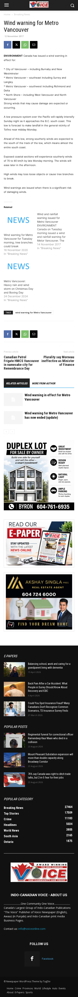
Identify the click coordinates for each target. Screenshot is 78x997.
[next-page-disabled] (12, 431)
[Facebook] (7, 45)
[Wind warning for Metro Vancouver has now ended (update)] (13, 417)
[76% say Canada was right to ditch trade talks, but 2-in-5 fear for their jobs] (14, 779)
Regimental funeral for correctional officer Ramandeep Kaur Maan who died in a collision (50, 738)
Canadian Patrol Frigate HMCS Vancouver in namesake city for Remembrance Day (21, 362)
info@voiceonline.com (31, 929)
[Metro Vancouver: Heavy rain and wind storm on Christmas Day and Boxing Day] (18, 267)
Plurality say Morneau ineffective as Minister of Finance (57, 361)
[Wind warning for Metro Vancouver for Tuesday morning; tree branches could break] (18, 220)
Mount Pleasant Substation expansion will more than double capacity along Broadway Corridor (50, 758)
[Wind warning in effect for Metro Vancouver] (13, 399)
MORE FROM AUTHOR (43, 383)
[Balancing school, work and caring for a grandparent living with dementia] (14, 669)
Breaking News (22, 14)
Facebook (47, 958)
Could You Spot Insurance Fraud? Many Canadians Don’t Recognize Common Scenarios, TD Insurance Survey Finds (49, 707)
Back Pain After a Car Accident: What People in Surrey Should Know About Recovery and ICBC (47, 687)
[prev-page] (6, 431)
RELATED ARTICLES (16, 383)
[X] (16, 45)
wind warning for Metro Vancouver (33, 312)
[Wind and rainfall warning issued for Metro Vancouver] (53, 231)
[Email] (33, 45)
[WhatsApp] (25, 45)
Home (7, 14)
